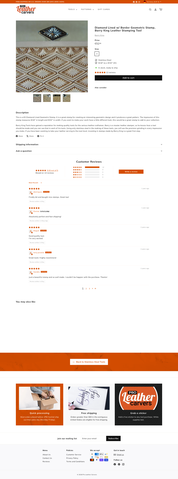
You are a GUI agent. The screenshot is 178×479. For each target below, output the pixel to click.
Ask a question (24, 151)
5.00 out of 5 (52, 170)
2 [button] (86, 288)
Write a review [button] (131, 172)
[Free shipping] (89, 398)
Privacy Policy (72, 458)
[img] (34, 189)
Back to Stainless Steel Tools (90, 362)
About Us (47, 455)
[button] (100, 72)
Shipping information (27, 144)
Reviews (46, 461)
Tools (72, 9)
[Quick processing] (39, 398)
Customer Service (73, 455)
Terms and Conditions (75, 461)
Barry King (99, 35)
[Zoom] (52, 56)
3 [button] (89, 288)
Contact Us (47, 458)
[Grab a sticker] (138, 398)
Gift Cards (104, 9)
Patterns (86, 9)
